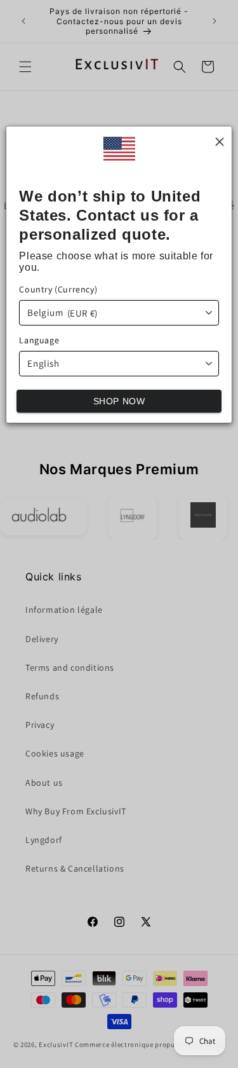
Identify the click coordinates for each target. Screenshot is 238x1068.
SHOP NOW (119, 401)
